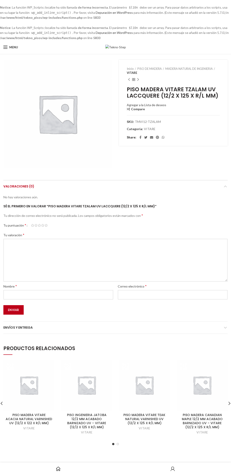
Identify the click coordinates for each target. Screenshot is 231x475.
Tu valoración (13, 235)
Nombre (10, 286)
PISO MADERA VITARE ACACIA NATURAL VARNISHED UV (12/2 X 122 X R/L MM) (29, 419)
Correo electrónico (132, 286)
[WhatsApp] (163, 137)
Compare (138, 109)
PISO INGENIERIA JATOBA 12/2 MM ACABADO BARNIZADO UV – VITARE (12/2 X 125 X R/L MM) (86, 421)
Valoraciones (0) (18, 186)
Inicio (130, 68)
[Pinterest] (157, 137)
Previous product (129, 79)
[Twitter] (146, 137)
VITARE (132, 73)
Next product (138, 79)
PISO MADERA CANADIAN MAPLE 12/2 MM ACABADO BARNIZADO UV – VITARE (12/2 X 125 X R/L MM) (202, 421)
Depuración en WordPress (114, 12)
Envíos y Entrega (18, 327)
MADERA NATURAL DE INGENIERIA (189, 68)
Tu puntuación (14, 225)
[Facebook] (140, 137)
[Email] (152, 137)
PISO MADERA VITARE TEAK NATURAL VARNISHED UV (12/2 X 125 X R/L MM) (144, 419)
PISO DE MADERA (149, 68)
